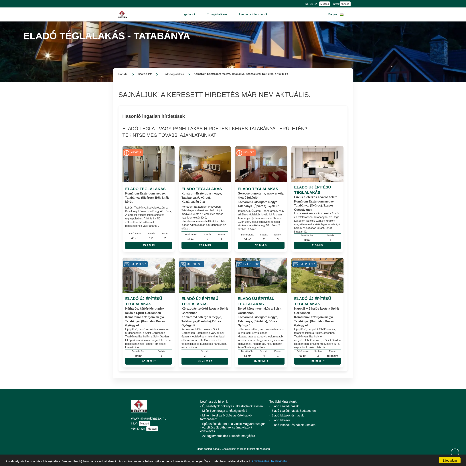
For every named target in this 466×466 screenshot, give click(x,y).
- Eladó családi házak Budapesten (292, 410)
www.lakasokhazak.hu (149, 418)
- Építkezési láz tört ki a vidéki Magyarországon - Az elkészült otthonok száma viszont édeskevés (232, 427)
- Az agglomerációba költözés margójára (227, 436)
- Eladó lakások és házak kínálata (292, 425)
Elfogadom (450, 460)
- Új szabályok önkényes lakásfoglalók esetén (231, 406)
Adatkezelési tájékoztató (269, 460)
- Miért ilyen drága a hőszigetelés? (223, 410)
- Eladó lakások (280, 420)
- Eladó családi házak (284, 406)
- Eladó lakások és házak (286, 415)
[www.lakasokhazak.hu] (122, 14)
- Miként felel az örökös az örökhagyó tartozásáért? (226, 417)
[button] (188, 14)
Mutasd (324, 4)
